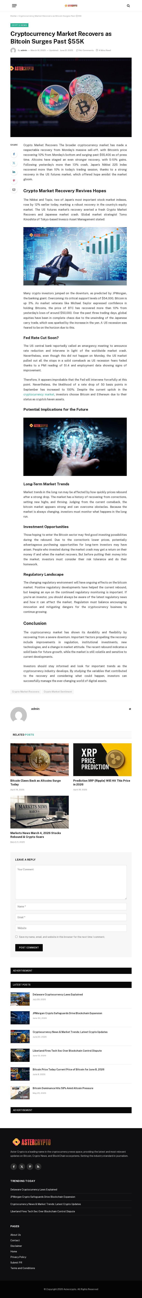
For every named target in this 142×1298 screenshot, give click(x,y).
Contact (15, 1240)
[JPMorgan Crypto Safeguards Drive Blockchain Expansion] (20, 1017)
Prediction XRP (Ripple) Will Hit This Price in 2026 (101, 782)
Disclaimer (16, 1246)
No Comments (86, 50)
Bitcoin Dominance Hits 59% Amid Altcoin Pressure (63, 1088)
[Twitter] (13, 162)
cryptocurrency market (38, 394)
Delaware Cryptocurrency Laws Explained (58, 994)
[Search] (128, 6)
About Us (15, 1234)
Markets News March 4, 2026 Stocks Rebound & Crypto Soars (35, 835)
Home (13, 16)
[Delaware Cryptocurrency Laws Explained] (20, 999)
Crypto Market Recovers (25, 691)
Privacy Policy (18, 1257)
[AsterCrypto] (71, 5)
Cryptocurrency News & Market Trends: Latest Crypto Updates (70, 1032)
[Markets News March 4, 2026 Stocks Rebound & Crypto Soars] (39, 812)
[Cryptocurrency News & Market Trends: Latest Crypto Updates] (20, 1036)
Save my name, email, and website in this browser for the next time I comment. (62, 937)
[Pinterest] (13, 180)
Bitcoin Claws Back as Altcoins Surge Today (35, 782)
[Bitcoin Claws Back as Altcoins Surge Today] (39, 759)
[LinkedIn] (13, 171)
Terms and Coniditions (22, 1268)
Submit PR (16, 1262)
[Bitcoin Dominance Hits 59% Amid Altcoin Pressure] (20, 1092)
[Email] (13, 189)
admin (24, 50)
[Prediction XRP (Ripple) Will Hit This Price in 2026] (102, 759)
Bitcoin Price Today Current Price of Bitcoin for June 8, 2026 (68, 1069)
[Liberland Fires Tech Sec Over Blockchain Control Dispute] (20, 1055)
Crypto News (19, 25)
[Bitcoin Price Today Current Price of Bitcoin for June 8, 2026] (20, 1074)
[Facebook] (13, 154)
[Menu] (14, 6)
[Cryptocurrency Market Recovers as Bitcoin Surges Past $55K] (71, 97)
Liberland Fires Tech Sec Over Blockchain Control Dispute (67, 1050)
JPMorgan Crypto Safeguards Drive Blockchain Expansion (67, 1013)
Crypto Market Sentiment (58, 691)
